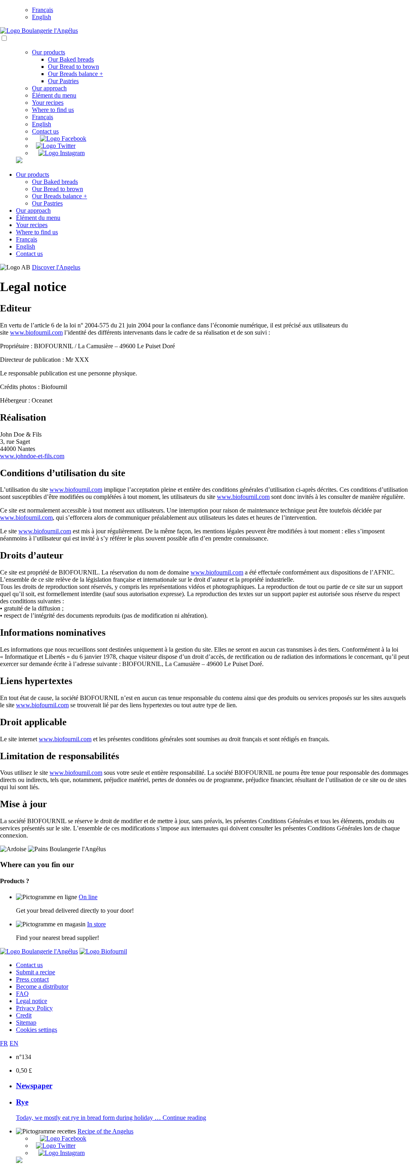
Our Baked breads (71, 59)
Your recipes (48, 102)
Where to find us (53, 109)
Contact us (45, 131)
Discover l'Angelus (56, 267)
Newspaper (34, 1085)
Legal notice (31, 1000)
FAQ (22, 993)
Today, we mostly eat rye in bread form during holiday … (89, 1117)
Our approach (49, 88)
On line (88, 897)
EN (14, 1043)
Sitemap (26, 1022)
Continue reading (184, 1117)
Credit (24, 1015)
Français (42, 9)
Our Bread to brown (73, 66)
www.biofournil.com (36, 332)
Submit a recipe (35, 972)
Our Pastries (63, 81)
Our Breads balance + (75, 73)
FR (4, 1043)
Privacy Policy (34, 1008)
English (41, 17)
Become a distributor (42, 986)
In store (96, 924)
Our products (48, 52)
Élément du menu (54, 95)
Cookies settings (36, 1029)
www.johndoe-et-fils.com (32, 456)
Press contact (32, 979)
